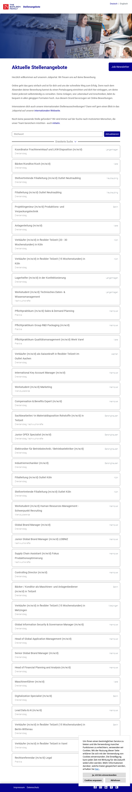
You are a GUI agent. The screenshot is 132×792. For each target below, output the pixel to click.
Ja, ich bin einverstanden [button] (104, 775)
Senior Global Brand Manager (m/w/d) (37, 653)
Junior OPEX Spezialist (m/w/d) (33, 434)
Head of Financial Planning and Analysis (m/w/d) (43, 667)
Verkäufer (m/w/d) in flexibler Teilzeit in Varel (41, 743)
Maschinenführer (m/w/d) (29, 681)
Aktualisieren (112, 134)
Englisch (124, 3)
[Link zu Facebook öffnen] (95, 787)
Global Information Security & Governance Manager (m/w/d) (49, 624)
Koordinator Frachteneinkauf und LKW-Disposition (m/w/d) (48, 149)
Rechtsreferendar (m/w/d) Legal (33, 757)
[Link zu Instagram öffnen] (100, 787)
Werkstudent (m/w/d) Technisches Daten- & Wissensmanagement (40, 294)
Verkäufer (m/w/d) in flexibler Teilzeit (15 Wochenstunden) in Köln (50, 261)
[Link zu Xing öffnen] (111, 787)
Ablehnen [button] (115, 780)
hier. (97, 769)
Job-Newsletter (120, 66)
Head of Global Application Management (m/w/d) (43, 638)
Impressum (19, 787)
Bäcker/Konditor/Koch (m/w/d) (33, 163)
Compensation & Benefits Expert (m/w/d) (38, 401)
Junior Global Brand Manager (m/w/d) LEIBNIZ (41, 539)
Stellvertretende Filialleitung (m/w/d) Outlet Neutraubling (48, 178)
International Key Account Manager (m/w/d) (40, 372)
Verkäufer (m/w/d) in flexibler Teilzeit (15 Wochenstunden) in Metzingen (50, 608)
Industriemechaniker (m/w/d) (32, 463)
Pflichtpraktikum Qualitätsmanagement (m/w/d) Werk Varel (49, 339)
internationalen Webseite (47, 110)
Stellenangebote (31, 6)
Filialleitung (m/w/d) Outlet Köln (33, 477)
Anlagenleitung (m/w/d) (28, 225)
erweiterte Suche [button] (64, 141)
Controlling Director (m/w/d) (31, 572)
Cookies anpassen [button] (93, 780)
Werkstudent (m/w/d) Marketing (33, 387)
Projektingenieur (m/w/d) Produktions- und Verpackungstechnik (39, 209)
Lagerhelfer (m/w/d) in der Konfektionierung (40, 277)
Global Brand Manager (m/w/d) (33, 524)
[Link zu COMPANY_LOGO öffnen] (11, 7)
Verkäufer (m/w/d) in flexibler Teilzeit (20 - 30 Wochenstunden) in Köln (41, 242)
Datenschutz (33, 787)
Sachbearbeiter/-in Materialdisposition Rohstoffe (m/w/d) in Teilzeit (49, 418)
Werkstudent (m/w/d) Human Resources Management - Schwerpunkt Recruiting (47, 508)
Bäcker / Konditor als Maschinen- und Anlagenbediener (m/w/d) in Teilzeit (46, 589)
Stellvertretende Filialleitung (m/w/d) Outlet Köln (43, 491)
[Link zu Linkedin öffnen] (106, 787)
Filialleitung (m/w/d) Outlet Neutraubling (38, 192)
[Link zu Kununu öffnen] (117, 787)
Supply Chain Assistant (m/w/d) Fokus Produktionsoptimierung (37, 556)
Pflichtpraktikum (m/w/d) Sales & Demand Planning (44, 310)
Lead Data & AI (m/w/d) (28, 710)
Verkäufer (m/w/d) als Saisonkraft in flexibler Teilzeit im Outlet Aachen (47, 356)
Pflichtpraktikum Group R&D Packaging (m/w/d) (42, 325)
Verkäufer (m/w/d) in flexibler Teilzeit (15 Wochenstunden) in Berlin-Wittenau (50, 727)
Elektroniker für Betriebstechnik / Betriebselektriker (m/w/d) (49, 448)
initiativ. (56, 123)
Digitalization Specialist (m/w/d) (33, 695)
